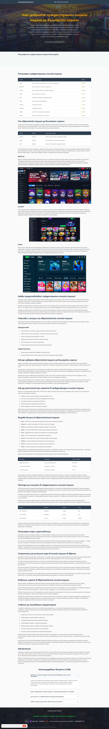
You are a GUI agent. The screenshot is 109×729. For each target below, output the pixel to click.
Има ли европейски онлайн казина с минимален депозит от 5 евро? (52, 691)
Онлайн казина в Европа (62, 2)
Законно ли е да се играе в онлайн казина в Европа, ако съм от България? (51, 675)
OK (24, 725)
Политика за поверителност (30, 727)
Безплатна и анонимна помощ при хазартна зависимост (61, 721)
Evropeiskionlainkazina (25, 2)
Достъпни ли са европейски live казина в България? (47, 696)
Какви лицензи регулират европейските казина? (46, 701)
